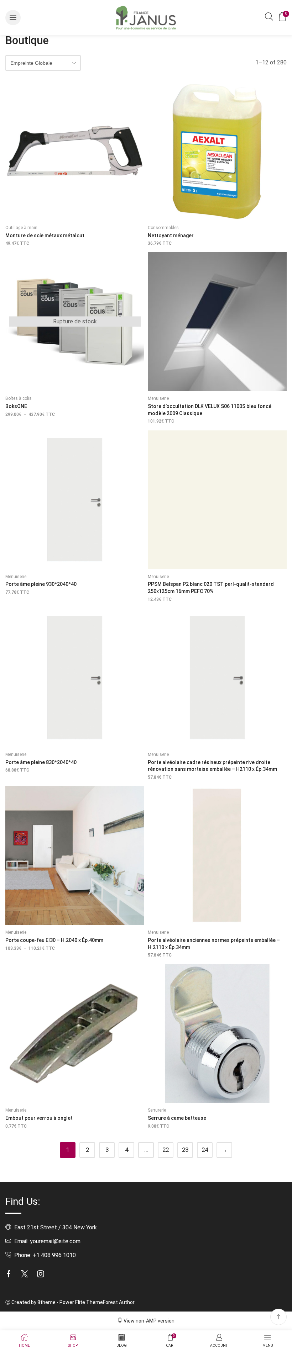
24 (205, 1149)
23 (185, 1149)
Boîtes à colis (18, 398)
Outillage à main (21, 227)
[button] (13, 17)
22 (165, 1149)
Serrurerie (157, 1110)
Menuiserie (158, 398)
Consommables (163, 227)
